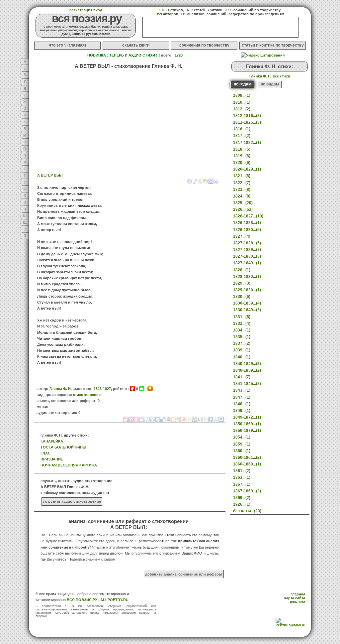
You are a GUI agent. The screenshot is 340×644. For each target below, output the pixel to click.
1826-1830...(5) (247, 229)
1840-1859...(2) (247, 370)
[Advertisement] (78, 114)
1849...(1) (241, 410)
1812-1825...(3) (247, 122)
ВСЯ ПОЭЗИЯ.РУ (82, 600)
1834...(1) (241, 330)
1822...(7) (241, 183)
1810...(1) (241, 102)
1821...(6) (241, 176)
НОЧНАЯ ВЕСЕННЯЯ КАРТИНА (69, 465)
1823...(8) (241, 189)
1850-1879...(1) (247, 430)
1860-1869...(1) (247, 464)
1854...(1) (241, 437)
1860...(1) (241, 451)
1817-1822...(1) (247, 142)
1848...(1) (241, 404)
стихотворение (87, 395)
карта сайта (294, 598)
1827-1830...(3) (247, 256)
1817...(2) (241, 135)
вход (97, 10)
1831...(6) (241, 317)
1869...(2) (241, 497)
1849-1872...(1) (247, 417)
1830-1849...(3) (247, 310)
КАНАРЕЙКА (52, 441)
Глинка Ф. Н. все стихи (269, 76)
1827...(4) (241, 236)
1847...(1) (241, 397)
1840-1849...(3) (247, 363)
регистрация (80, 10)
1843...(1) (241, 390)
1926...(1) (241, 504)
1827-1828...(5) (247, 243)
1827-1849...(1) (247, 263)
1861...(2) (241, 470)
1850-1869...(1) (247, 424)
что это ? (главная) (67, 45)
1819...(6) (241, 156)
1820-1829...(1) (247, 169)
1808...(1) (241, 95)
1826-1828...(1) (247, 222)
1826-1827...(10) (248, 216)
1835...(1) (241, 336)
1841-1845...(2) (247, 383)
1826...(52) (243, 209)
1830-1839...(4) (247, 303)
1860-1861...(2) (247, 457)
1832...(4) (241, 323)
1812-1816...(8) (247, 115)
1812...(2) (241, 109)
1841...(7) (241, 377)
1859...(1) (241, 444)
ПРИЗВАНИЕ (52, 459)
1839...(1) (241, 350)
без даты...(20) (247, 511)
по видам (270, 84)
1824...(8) (241, 196)
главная (298, 594)
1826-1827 (102, 389)
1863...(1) (241, 477)
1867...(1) (241, 484)
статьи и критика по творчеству (273, 45)
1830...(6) (241, 296)
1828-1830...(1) (247, 276)
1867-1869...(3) (247, 491)
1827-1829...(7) (247, 249)
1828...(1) (241, 270)
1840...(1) (241, 357)
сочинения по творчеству (204, 45)
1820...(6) (241, 162)
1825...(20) (243, 202)
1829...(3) (241, 283)
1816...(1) (241, 129)
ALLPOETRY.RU (114, 600)
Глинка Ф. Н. (60, 389)
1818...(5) (241, 149)
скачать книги (135, 45)
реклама (297, 601)
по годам (242, 84)
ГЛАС (45, 453)
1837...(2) (241, 343)
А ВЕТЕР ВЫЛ (50, 175)
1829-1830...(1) (247, 290)
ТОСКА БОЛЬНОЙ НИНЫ (63, 447)
